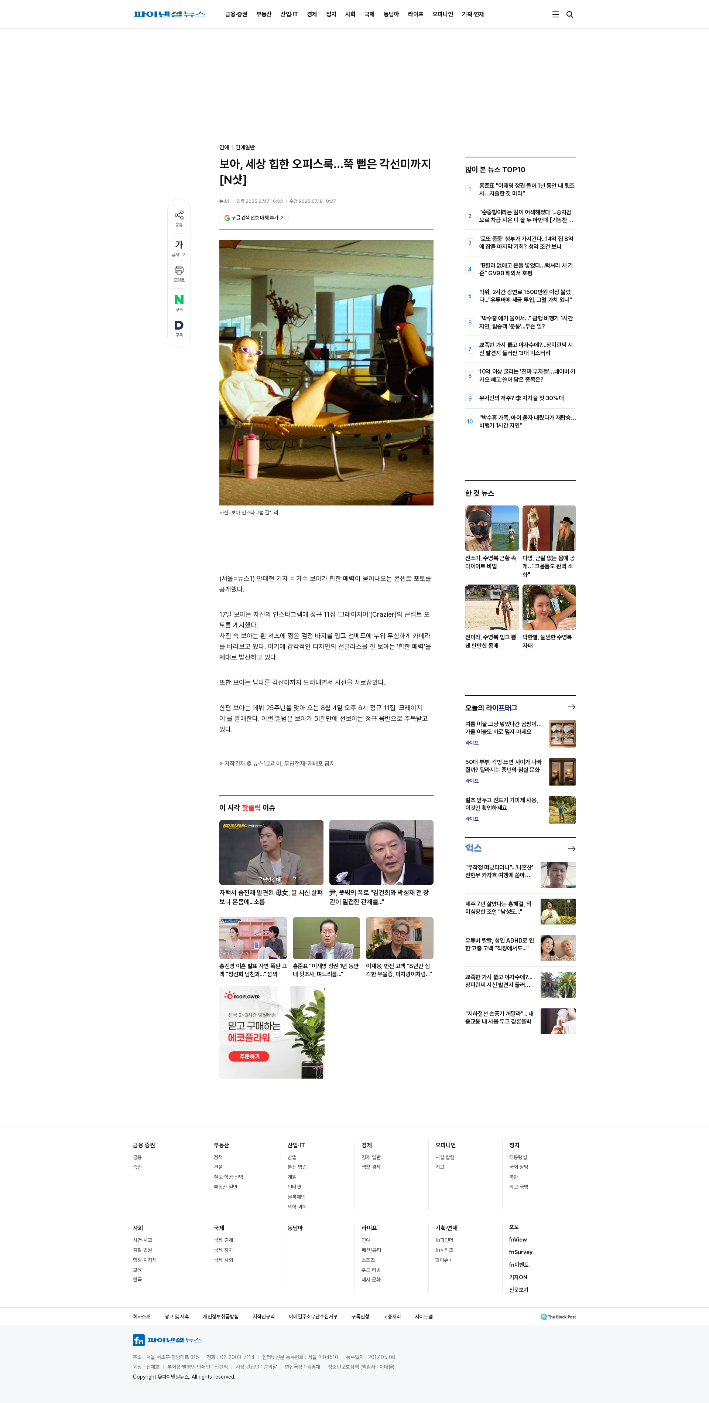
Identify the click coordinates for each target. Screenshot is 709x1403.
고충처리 (392, 1316)
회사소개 (142, 1316)
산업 (292, 1157)
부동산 (264, 14)
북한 (513, 1177)
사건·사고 (142, 1240)
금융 (137, 1157)
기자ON (518, 1277)
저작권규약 (264, 1316)
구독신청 (360, 1316)
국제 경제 (223, 1240)
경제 (312, 14)
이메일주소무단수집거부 (313, 1316)
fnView (518, 1239)
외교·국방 (518, 1187)
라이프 (416, 14)
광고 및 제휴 (177, 1316)
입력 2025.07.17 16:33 (259, 201)
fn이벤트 (519, 1264)
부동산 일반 (225, 1187)
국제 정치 (223, 1250)
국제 (369, 14)
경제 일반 (371, 1157)
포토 (514, 1227)
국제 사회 (223, 1260)
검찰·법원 (142, 1250)
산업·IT (289, 14)
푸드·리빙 (371, 1270)
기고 (439, 1167)
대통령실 (518, 1157)
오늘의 (491, 708)
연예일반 (245, 147)
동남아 (391, 14)
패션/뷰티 (371, 1250)
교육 (137, 1270)
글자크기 (179, 254)
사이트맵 (424, 1316)
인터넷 (294, 1187)
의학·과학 (297, 1207)
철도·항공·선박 (228, 1177)
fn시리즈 (444, 1250)
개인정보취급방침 (221, 1316)
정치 (331, 14)
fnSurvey (520, 1252)
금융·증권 (236, 14)
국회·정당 (518, 1167)
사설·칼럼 (445, 1157)
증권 (137, 1167)
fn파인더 (444, 1240)
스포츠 (368, 1260)
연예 (366, 1240)
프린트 (179, 280)
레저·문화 (371, 1280)
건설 (218, 1167)
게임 (292, 1177)
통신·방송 (297, 1167)
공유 (179, 225)
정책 (218, 1157)
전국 (137, 1280)
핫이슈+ (443, 1260)
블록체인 (296, 1197)
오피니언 (442, 14)
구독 (179, 309)
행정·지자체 (145, 1260)
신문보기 (518, 1290)
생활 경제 (371, 1167)
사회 (350, 14)
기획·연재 (473, 14)
